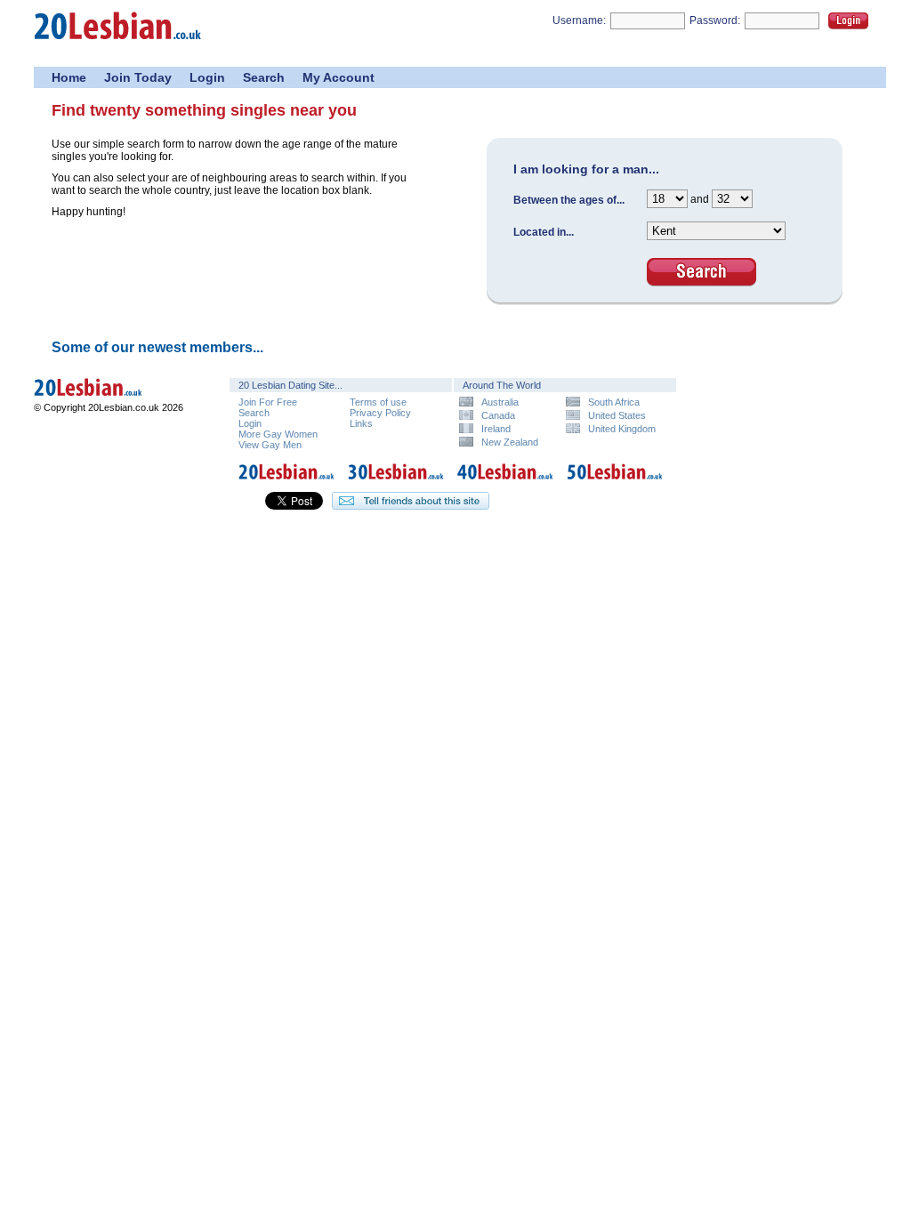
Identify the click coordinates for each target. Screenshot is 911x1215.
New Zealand (509, 442)
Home (69, 77)
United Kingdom (622, 428)
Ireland (496, 428)
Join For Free (267, 402)
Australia (500, 401)
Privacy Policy (380, 412)
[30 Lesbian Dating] (396, 482)
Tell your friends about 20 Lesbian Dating (410, 501)
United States (617, 415)
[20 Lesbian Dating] (286, 482)
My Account (338, 77)
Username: (579, 20)
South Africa (614, 401)
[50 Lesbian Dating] (615, 482)
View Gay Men (270, 444)
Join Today (138, 77)
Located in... (543, 232)
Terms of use (378, 402)
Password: (714, 20)
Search (264, 77)
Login (848, 20)
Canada (498, 415)
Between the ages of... (569, 200)
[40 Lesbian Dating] (505, 482)
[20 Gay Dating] (118, 45)
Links (361, 423)
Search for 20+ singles (701, 272)
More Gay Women (278, 434)
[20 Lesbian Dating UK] (113, 398)
